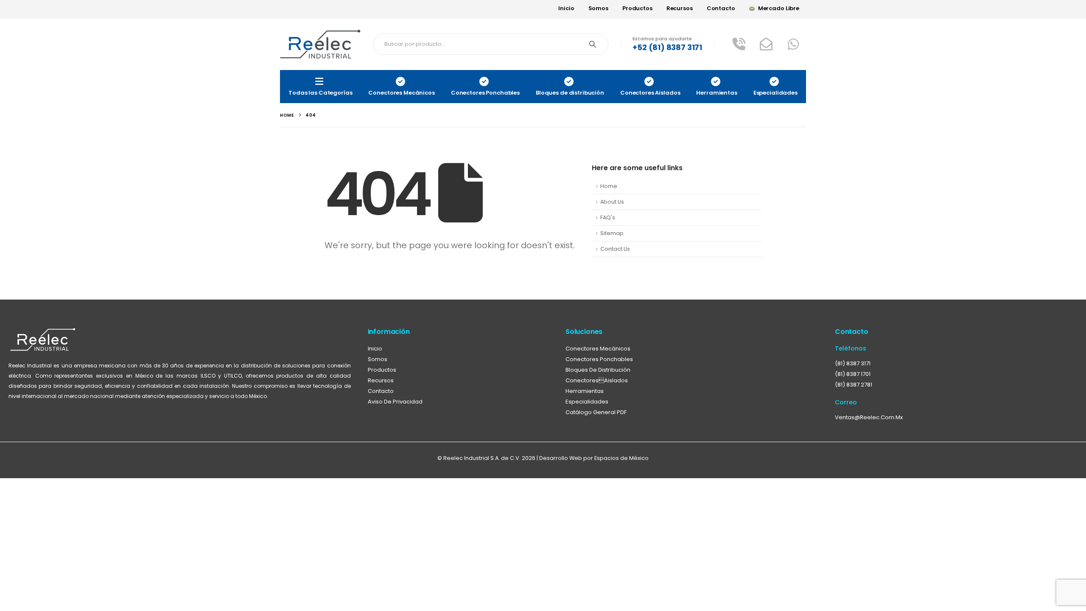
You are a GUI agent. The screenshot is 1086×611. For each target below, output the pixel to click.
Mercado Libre (778, 8)
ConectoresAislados (596, 380)
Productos (637, 8)
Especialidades (586, 402)
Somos (598, 8)
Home (608, 186)
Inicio (566, 8)
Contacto (721, 8)
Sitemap (612, 233)
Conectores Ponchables (599, 359)
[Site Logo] (320, 44)
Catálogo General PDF (596, 412)
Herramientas (584, 391)
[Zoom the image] (42, 332)
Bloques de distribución (597, 370)
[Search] (592, 44)
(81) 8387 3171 (852, 363)
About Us (612, 201)
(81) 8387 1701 (852, 374)
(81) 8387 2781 (853, 385)
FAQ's (607, 217)
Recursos (679, 8)
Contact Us (615, 248)
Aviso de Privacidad (395, 402)
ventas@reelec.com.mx (869, 417)
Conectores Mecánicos (597, 349)
